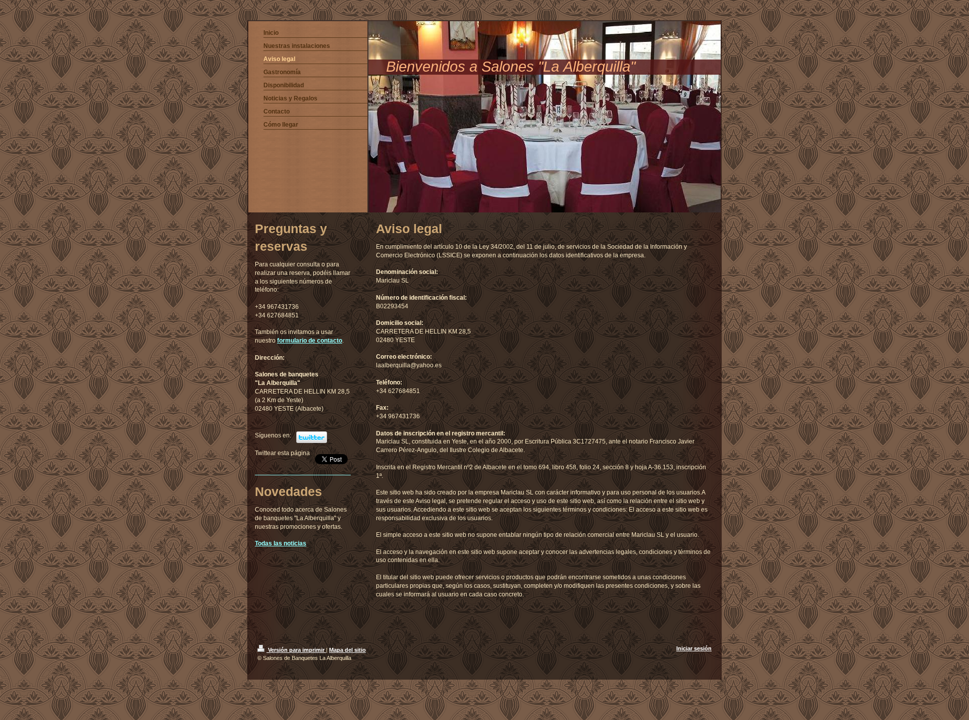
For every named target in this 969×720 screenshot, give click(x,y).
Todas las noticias (280, 543)
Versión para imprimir (296, 650)
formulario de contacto (309, 340)
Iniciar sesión (694, 648)
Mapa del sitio (347, 650)
